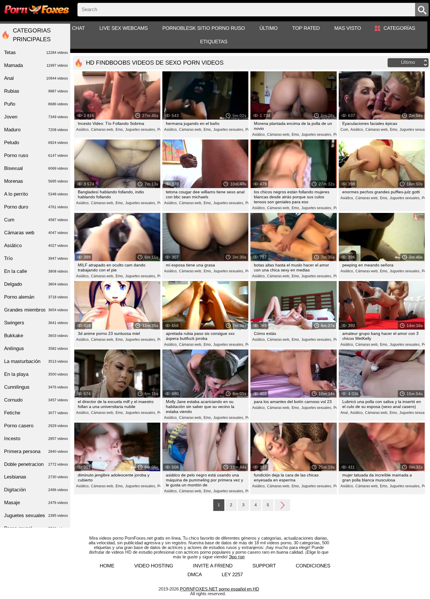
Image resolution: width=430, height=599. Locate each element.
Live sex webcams (123, 28)
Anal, (344, 413)
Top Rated (306, 28)
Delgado (36, 284)
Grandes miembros (36, 310)
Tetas (36, 52)
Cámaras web (36, 232)
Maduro (36, 129)
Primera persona (36, 451)
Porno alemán (36, 297)
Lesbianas (36, 477)
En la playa (36, 374)
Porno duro (36, 207)
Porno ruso (36, 155)
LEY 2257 (232, 574)
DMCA (195, 574)
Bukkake (36, 335)
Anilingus (36, 348)
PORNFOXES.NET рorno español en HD (219, 588)
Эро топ (237, 556)
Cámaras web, (102, 130)
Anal (36, 78)
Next (282, 504)
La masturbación (36, 361)
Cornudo (36, 400)
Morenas (36, 181)
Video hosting (153, 566)
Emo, (120, 130)
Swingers (36, 323)
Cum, (344, 130)
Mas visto (347, 28)
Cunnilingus (36, 387)
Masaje (36, 502)
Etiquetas (213, 41)
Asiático (36, 245)
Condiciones (313, 566)
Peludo (36, 142)
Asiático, (83, 130)
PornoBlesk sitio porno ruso (203, 28)
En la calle (36, 271)
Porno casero (36, 425)
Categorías (399, 28)
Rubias (36, 91)
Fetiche (36, 413)
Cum (36, 220)
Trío (36, 258)
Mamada (36, 65)
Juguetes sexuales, (140, 130)
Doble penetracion (36, 464)
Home (107, 566)
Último (268, 28)
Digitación (36, 490)
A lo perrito (36, 194)
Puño (36, 104)
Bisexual (36, 168)
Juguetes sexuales (36, 515)
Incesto (36, 438)
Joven (36, 117)
